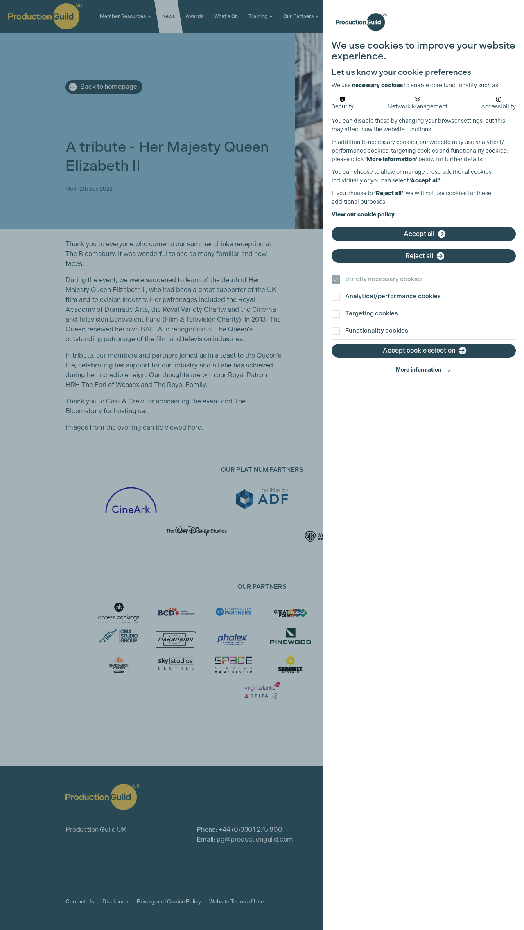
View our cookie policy (363, 214)
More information (418, 370)
